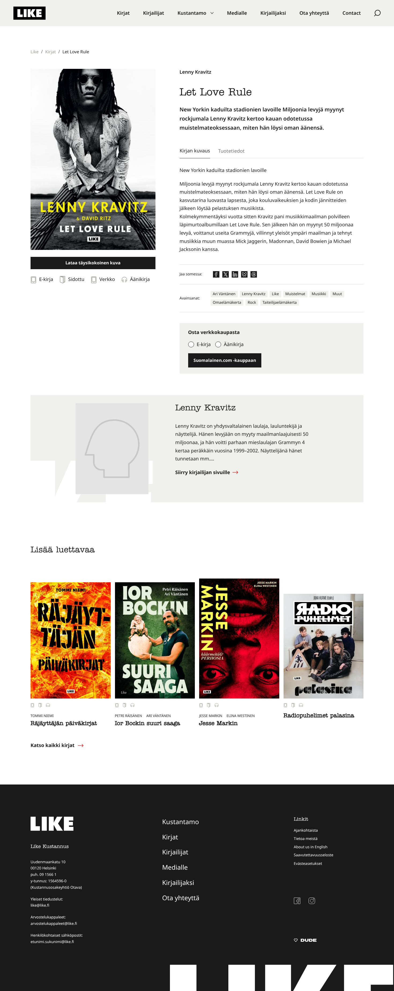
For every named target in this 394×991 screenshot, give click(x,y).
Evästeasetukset (308, 863)
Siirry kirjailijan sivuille (203, 472)
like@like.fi (40, 905)
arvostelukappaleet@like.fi (54, 923)
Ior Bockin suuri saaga (147, 724)
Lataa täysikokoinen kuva (92, 263)
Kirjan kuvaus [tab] (195, 150)
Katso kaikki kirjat (53, 745)
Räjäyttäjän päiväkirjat (64, 724)
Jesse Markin (218, 724)
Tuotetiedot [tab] (231, 151)
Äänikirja (234, 344)
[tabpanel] (271, 210)
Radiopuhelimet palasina (319, 716)
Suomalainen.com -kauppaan (225, 360)
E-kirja (204, 344)
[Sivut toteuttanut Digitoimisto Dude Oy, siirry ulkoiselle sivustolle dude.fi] (305, 941)
